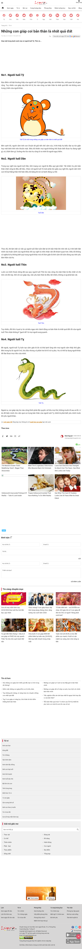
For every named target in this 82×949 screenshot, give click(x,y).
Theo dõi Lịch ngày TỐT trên (61, 36)
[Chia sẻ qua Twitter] (7, 437)
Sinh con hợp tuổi (7, 769)
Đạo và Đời (72, 8)
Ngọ (44, 19)
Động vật (47, 835)
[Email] (15, 437)
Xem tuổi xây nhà (7, 779)
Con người (47, 846)
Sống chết (7, 854)
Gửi (79, 558)
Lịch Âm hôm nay (6, 914)
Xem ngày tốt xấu (6, 911)
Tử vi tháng (5, 755)
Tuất (71, 19)
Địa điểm (47, 850)
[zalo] (11, 437)
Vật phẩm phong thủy (41, 914)
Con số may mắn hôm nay (10, 817)
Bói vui (25, 8)
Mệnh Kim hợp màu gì (40, 921)
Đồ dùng (47, 838)
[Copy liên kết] (19, 437)
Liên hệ (53, 945)
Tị (37, 19)
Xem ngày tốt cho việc (8, 917)
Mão (24, 19)
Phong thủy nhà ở (39, 917)
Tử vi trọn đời (6, 812)
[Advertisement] (30, 59)
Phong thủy (48, 8)
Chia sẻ (51, 898)
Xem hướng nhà (39, 911)
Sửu (10, 19)
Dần (17, 19)
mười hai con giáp (36, 422)
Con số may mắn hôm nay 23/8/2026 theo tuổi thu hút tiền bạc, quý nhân (12, 610)
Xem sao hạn (6, 745)
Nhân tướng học (60, 8)
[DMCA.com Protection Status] (26, 938)
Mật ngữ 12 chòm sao (57, 914)
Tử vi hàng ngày (22, 914)
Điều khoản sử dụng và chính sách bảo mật (38, 945)
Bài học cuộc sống (72, 914)
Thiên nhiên (8, 842)
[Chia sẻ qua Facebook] (2, 437)
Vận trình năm (6, 760)
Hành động (47, 842)
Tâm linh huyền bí (72, 917)
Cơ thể (6, 838)
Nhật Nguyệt (69, 436)
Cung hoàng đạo (35, 8)
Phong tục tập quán (73, 911)
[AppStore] (73, 943)
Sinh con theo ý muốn (9, 807)
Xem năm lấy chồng (8, 764)
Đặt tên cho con (7, 783)
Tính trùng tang (7, 788)
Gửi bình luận (76, 581)
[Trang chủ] (3, 8)
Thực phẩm (7, 850)
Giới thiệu (22, 945)
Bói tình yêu (54, 917)
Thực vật (7, 835)
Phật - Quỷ (7, 846)
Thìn (31, 19)
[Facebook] (72, 928)
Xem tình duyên (7, 774)
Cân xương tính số (8, 802)
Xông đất (5, 750)
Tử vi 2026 (21, 911)
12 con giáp (6, 798)
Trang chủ (4, 25)
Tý (4, 19)
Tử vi (18, 8)
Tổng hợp (47, 854)
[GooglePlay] (73, 937)
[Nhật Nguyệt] (62, 436)
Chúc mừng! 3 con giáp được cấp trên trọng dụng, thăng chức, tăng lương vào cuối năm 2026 (40, 610)
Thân (57, 19)
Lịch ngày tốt (7, 422)
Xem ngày (10, 8)
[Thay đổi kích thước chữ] (50, 36)
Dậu (64, 19)
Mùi (50, 19)
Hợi (78, 19)
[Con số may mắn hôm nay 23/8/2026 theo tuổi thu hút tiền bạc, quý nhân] (13, 598)
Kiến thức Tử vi (7, 793)
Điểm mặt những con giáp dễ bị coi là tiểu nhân (18, 689)
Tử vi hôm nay (54, 911)
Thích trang (34, 898)
